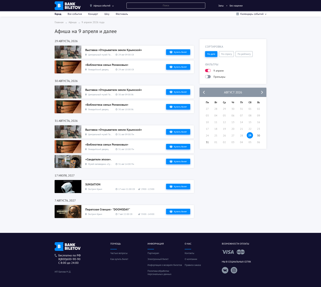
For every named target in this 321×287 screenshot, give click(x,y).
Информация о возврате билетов (164, 265)
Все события (75, 14)
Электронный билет (157, 259)
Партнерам (153, 253)
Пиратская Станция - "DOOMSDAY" (107, 209)
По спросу (226, 54)
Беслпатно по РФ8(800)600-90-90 (69, 257)
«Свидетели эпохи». (98, 159)
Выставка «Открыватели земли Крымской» (113, 50)
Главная (59, 22)
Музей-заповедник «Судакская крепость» (108, 164)
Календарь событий (252, 14)
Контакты (189, 253)
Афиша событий (101, 5)
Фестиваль (122, 14)
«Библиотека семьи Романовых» (106, 65)
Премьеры (219, 76)
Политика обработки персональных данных (159, 272)
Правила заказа (193, 265)
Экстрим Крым (95, 189)
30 (258, 135)
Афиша (73, 22)
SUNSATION (92, 184)
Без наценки (236, 5)
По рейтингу (244, 54)
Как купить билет (119, 259)
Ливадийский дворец (98, 69)
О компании (191, 259)
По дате (211, 54)
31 (207, 142)
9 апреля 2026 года (93, 22)
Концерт (93, 14)
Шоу (106, 14)
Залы (221, 5)
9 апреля (218, 70)
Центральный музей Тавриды (102, 54)
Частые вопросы (119, 253)
